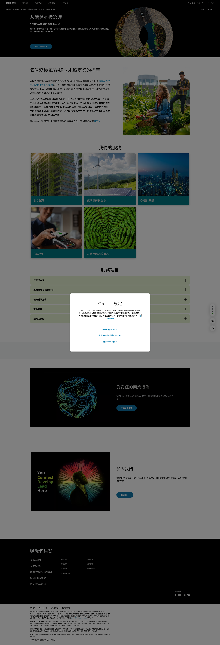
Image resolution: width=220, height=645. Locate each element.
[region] (110, 322)
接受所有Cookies (110, 329)
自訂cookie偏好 (110, 341)
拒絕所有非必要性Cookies (110, 335)
